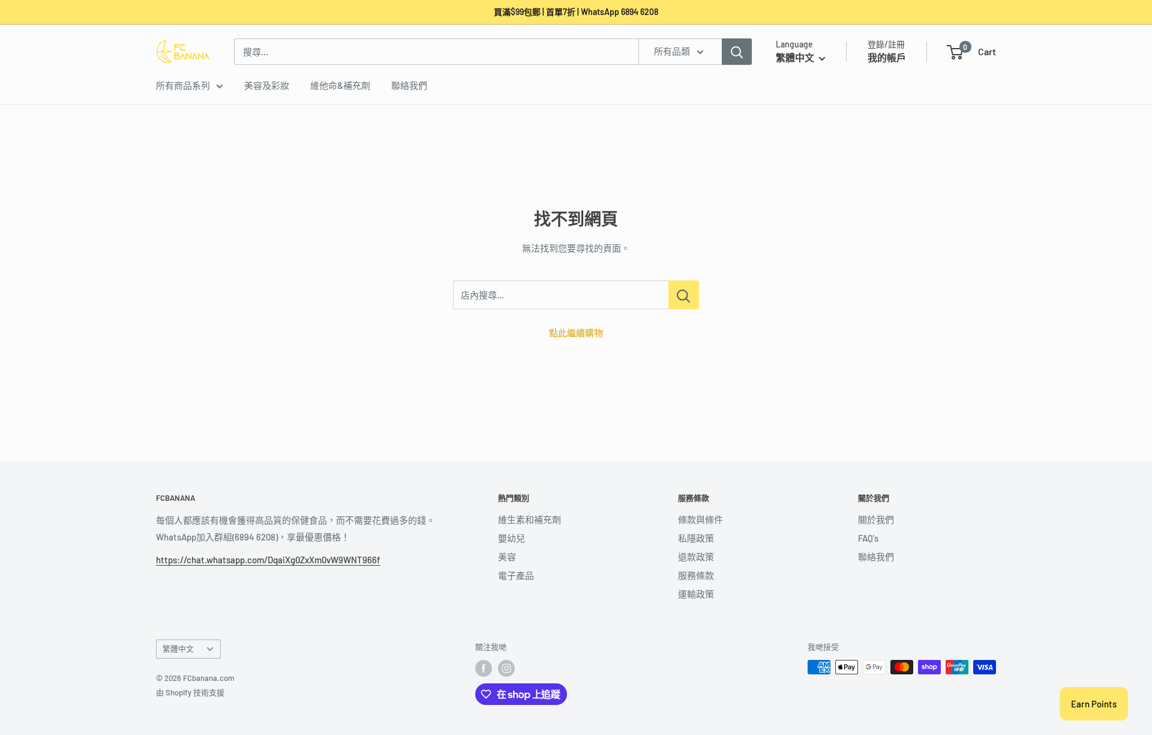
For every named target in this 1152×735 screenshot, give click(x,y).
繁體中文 (178, 648)
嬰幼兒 (511, 538)
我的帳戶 (887, 57)
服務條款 (696, 575)
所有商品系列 (183, 85)
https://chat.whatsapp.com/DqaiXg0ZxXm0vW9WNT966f (268, 559)
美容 (507, 556)
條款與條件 (700, 519)
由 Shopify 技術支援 (190, 692)
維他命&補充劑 (340, 85)
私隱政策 (696, 538)
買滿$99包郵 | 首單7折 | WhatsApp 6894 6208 (576, 12)
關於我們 (876, 519)
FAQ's (868, 538)
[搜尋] (737, 51)
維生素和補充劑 (529, 519)
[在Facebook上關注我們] (483, 668)
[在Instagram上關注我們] (506, 668)
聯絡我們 (409, 85)
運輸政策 (696, 593)
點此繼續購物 (576, 332)
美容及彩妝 (266, 85)
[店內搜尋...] (683, 294)
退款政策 (696, 556)
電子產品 (516, 575)
